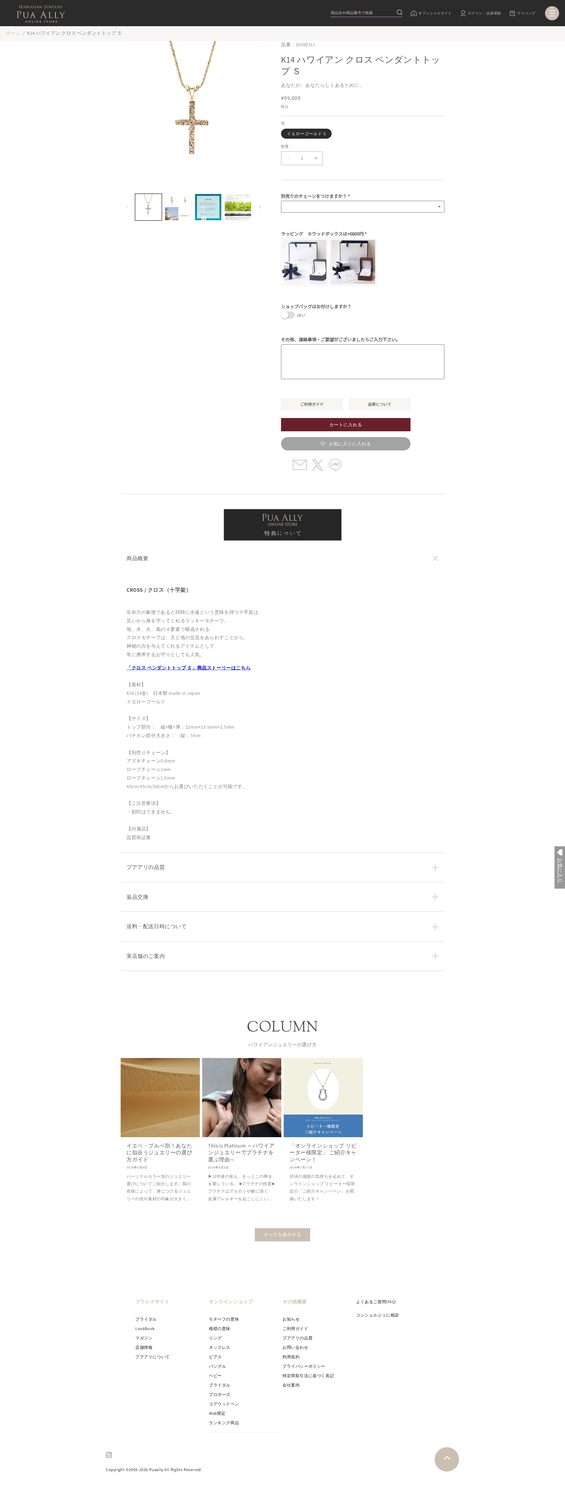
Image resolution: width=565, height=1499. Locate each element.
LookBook (145, 1328)
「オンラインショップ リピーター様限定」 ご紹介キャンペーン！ (323, 1152)
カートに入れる (345, 424)
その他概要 (294, 1302)
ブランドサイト (152, 1302)
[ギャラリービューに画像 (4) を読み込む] (238, 207)
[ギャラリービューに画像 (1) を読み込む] (148, 207)
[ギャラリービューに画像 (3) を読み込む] (208, 207)
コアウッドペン (224, 1404)
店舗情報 (143, 1347)
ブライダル (146, 1319)
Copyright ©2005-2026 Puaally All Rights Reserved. (154, 1469)
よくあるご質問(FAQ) (376, 1301)
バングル (217, 1366)
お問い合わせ (295, 1347)
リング (215, 1338)
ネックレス (219, 1347)
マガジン (143, 1338)
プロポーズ (219, 1394)
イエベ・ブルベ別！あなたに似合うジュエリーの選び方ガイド (159, 1152)
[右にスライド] (259, 206)
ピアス (215, 1356)
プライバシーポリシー (303, 1366)
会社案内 (291, 1385)
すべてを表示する (282, 1234)
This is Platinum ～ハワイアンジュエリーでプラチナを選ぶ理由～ (241, 1152)
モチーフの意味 (224, 1319)
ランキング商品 (224, 1422)
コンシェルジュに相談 (377, 1315)
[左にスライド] (127, 206)
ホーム (13, 33)
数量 (285, 146)
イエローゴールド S (306, 133)
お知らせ (291, 1319)
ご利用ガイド (295, 1328)
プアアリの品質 (297, 1338)
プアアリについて (152, 1356)
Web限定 (217, 1413)
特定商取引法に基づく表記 (308, 1375)
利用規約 (291, 1356)
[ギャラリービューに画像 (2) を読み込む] (178, 207)
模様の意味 (219, 1328)
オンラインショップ (231, 1302)
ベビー (215, 1375)
